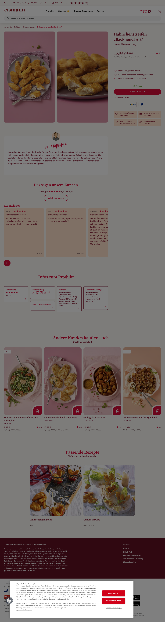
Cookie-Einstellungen (27, 605)
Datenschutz (27, 610)
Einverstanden (113, 593)
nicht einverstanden (113, 600)
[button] (9, 600)
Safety (56, 599)
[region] (71, 599)
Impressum (19, 610)
